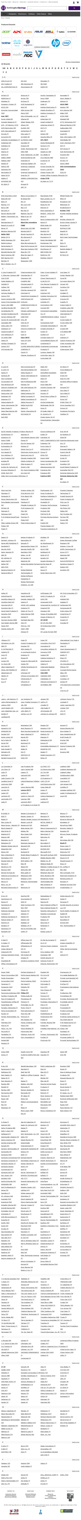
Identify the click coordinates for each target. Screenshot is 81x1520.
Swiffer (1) (63, 1229)
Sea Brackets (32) (7, 1232)
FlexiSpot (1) (25, 502)
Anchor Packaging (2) (48, 95)
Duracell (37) (64, 387)
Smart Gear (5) (45, 1137)
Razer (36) (5, 1099)
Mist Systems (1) (46, 884)
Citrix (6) (24, 343)
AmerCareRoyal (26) (28, 158)
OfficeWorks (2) (26, 946)
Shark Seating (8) (27, 1199)
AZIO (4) (63, 172)
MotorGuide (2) (65, 849)
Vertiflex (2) (25, 1387)
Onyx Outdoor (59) (47, 952)
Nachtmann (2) (6, 899)
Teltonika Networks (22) (29, 1282)
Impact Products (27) (28, 643)
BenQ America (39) (7, 255)
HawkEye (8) (25, 593)
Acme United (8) (7, 119)
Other (50, 14)
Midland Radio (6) (46, 864)
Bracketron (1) (45, 237)
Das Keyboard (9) (7, 384)
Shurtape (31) (25, 1229)
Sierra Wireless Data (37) (30, 1241)
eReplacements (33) (47, 467)
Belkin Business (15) (8, 240)
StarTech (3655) (65, 1152)
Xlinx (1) (23, 1452)
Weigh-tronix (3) (7, 1429)
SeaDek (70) (5, 1241)
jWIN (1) (63, 714)
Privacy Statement (50, 1495)
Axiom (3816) (64, 164)
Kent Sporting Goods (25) (30, 731)
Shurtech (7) (25, 1232)
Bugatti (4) (63, 231)
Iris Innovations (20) (67, 664)
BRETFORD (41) (45, 252)
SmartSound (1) (45, 1143)
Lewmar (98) (25, 799)
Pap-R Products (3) (8, 999)
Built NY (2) (64, 234)
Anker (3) (43, 116)
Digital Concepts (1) (28, 396)
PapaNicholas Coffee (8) (10, 1002)
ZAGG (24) (5, 1475)
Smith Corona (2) (46, 1152)
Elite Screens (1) (26, 464)
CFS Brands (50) (7, 349)
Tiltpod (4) (24, 1326)
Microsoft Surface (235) (48, 855)
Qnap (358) (5, 1052)
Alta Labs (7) (25, 134)
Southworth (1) (45, 1235)
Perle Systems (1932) (28, 981)
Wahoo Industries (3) (8, 1411)
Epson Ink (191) (45, 464)
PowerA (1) (44, 1011)
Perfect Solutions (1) (28, 972)
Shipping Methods (30, 1494)
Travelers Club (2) (47, 1326)
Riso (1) (43, 1075)
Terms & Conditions (50, 1498)
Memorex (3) (25, 887)
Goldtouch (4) (45, 552)
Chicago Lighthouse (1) (29, 311)
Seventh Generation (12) (29, 1181)
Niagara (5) (44, 920)
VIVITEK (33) (64, 1370)
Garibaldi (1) (5, 546)
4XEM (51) (44, 87)
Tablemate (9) (6, 1288)
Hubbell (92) (64, 599)
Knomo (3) (44, 743)
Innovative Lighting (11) (48, 649)
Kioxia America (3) (46, 731)
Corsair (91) (64, 284)
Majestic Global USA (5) (9, 846)
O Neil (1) (4, 940)
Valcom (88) (5, 1376)
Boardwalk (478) (46, 196)
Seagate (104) (6, 1244)
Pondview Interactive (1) (49, 1002)
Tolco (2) (43, 1282)
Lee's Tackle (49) (27, 769)
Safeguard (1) (6, 1134)
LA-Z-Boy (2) (5, 769)
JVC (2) (62, 711)
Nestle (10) (25, 917)
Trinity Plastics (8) (66, 1293)
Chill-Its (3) (25, 323)
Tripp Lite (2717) (66, 1299)
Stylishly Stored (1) (67, 1187)
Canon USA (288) (7, 305)
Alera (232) (25, 113)
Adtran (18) (5, 166)
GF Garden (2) (26, 558)
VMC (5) (63, 1379)
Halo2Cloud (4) (6, 596)
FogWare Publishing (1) (48, 496)
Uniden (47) (44, 1343)
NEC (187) (24, 908)
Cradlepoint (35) (66, 296)
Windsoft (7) (44, 1429)
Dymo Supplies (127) (67, 405)
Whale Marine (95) (27, 1434)
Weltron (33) (5, 1437)
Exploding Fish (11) (66, 470)
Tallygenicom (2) (7, 1296)
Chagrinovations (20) (28, 272)
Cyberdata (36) (65, 346)
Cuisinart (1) (64, 337)
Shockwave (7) (26, 1214)
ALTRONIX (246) (26, 140)
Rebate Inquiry (30, 1496)
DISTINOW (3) (26, 414)
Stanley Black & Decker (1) (69, 1140)
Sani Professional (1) (8, 1187)
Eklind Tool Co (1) (27, 449)
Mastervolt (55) (26, 825)
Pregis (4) (43, 1020)
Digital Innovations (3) (28, 399)
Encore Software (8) (47, 431)
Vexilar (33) (25, 1399)
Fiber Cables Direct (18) (9, 523)
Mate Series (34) (27, 828)
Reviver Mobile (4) (27, 1090)
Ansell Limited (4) (46, 122)
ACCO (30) (4, 107)
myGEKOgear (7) (66, 887)
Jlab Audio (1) (45, 708)
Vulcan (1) (63, 1390)
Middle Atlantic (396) (47, 858)
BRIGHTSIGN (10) (66, 196)
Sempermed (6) (26, 1158)
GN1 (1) (42, 540)
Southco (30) (44, 1223)
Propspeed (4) (65, 1008)
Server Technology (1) (28, 1172)
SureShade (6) (65, 1220)
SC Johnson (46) (7, 1196)
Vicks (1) (43, 1370)
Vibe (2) (43, 1367)
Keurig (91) (24, 737)
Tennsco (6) (25, 1285)
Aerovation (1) (6, 172)
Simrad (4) (24, 1264)
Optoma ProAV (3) (46, 961)
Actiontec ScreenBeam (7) (10, 140)
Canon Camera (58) (8, 299)
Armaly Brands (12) (47, 166)
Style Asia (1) (64, 1184)
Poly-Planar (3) (45, 990)
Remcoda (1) (25, 1087)
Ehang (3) (24, 440)
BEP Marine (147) (7, 258)
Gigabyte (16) (25, 561)
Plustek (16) (44, 972)
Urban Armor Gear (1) (68, 1349)
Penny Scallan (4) (7, 1037)
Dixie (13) (43, 379)
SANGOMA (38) (6, 1184)
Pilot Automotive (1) (28, 1011)
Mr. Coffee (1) (65, 867)
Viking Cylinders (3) (47, 1390)
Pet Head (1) (25, 984)
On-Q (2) (43, 943)
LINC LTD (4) (45, 781)
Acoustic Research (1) (8, 122)
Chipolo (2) (25, 326)
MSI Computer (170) (67, 873)
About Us (15, 2)
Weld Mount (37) (7, 1434)
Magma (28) (5, 837)
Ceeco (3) (4, 340)
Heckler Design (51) (28, 599)
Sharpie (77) (25, 1208)
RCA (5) (3, 1102)
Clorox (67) (44, 275)
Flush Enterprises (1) (28, 523)
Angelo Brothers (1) (47, 110)
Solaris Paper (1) (46, 1187)
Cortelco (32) (64, 287)
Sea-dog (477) (6, 1238)
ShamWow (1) (25, 1196)
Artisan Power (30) (47, 172)
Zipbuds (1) (25, 1484)
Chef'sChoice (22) (27, 299)
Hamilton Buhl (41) (7, 602)
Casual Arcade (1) (7, 332)
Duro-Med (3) (65, 393)
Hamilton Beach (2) (8, 599)
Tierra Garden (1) (27, 1320)
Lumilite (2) (64, 787)
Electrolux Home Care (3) (30, 452)
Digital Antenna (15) (28, 393)
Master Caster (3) (27, 816)
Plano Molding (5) (27, 1028)
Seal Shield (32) (6, 1246)
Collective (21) (45, 299)
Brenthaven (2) (45, 249)
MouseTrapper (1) (66, 861)
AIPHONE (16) (6, 181)
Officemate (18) (26, 943)
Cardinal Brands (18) (8, 308)
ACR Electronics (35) (8, 128)
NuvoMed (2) (64, 920)
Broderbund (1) (65, 208)
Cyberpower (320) (66, 349)
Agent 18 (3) (5, 175)
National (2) (5, 908)
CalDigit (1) (5, 284)
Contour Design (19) (47, 352)
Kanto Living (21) (7, 737)
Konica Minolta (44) (67, 728)
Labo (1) (4, 772)
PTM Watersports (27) (68, 1023)
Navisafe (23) (6, 931)
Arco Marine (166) (46, 158)
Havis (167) (5, 626)
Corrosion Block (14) (67, 281)
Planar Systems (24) (28, 1023)
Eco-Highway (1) (7, 455)
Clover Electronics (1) (48, 278)
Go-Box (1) (44, 546)
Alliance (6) (25, 119)
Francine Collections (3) (48, 529)
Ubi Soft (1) (5, 1349)
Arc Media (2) (45, 155)
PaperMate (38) (6, 1005)
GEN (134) (4, 567)
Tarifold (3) (5, 1311)
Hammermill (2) (6, 605)
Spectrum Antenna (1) (48, 1252)
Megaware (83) (26, 876)
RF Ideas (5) (25, 1096)
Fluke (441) (25, 520)
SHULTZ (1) (25, 1220)
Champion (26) (26, 278)
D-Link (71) (5, 370)
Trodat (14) (64, 1302)
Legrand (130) (26, 775)
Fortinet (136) (45, 511)
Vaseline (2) (5, 1385)
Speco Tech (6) (45, 1249)
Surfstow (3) (64, 1223)
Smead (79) (44, 1146)
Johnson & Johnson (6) (48, 714)
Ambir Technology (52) (29, 149)
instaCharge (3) (45, 661)
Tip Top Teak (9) (26, 1332)
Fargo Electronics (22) (9, 499)
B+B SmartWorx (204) (9, 196)
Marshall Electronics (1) (9, 887)
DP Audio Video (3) (46, 411)
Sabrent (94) (5, 1125)
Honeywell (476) (46, 602)
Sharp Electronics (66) (29, 1202)
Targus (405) (5, 1305)
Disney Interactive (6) (28, 411)
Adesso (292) (5, 161)
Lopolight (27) (65, 778)
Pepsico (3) (5, 1043)
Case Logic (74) (6, 326)
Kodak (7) (43, 752)
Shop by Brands (53, 2)
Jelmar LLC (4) (26, 714)
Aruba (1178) (44, 178)
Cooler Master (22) (67, 275)
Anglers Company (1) (48, 113)
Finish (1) (4, 529)
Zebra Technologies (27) (10, 1481)
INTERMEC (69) (45, 685)
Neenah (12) (25, 911)
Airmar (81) (25, 98)
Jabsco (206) (5, 705)
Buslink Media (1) (66, 249)
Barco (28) (5, 208)
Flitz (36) (24, 511)
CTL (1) (62, 335)
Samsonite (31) (6, 1152)
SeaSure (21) (5, 1252)
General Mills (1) (7, 573)
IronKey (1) (64, 676)
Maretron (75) (6, 867)
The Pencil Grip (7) (27, 1299)
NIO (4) (43, 929)
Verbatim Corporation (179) (30, 1373)
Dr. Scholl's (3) (45, 414)
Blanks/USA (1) (26, 231)
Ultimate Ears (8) (27, 1346)
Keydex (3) (24, 740)
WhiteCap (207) (45, 1414)
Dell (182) (4, 417)
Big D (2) (24, 208)
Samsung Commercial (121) (10, 1158)
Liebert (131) (44, 775)
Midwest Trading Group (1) (49, 867)
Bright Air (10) (45, 255)
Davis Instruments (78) (9, 405)
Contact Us (43, 2)
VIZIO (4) (63, 1376)
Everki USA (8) (65, 452)
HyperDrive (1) (65, 614)
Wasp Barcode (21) (8, 1414)
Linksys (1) (44, 793)
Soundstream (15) (46, 1214)
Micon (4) (43, 840)
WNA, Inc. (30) (45, 1434)
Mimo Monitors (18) (47, 876)
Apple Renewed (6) (47, 143)
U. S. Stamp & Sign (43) (9, 1343)
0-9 (4, 68)
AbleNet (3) (5, 101)
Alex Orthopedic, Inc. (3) (29, 116)
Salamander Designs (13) (10, 1137)
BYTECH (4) (64, 255)
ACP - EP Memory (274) (9, 125)
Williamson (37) (45, 1420)
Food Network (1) (46, 499)
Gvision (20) (64, 567)
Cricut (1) (63, 317)
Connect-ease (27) (47, 337)
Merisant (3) (44, 816)
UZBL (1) (63, 1355)
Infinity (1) (24, 670)
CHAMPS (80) (25, 281)
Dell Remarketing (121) (29, 370)
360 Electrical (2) (27, 84)
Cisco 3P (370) (26, 340)
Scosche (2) (5, 1220)
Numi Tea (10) (65, 917)
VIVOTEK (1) (64, 1373)
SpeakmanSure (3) (47, 1244)
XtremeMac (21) (46, 1449)
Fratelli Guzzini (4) (66, 496)
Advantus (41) (6, 169)
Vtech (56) (64, 1385)
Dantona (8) (5, 376)
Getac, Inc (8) (26, 555)
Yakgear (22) (5, 1463)
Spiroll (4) (44, 1258)
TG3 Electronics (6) (28, 1291)
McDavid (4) (25, 852)
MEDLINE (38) (26, 870)
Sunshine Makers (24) (68, 1205)
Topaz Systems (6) (47, 1291)
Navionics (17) (6, 929)
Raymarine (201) (7, 1093)
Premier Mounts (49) (47, 1023)
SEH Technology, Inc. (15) (30, 1134)
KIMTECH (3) (25, 755)
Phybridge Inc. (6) (27, 1005)
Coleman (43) (45, 293)
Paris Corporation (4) (8, 1011)
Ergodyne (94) (45, 470)
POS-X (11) (44, 1005)
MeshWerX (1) (45, 819)
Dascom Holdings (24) (9, 387)
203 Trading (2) (6, 84)
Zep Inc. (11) (5, 1484)
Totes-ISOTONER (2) (47, 1305)
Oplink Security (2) (47, 958)
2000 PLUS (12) (6, 81)
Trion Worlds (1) (65, 1296)
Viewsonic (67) (45, 1385)
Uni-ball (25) (44, 1340)
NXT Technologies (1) (67, 926)
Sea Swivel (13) (6, 1235)
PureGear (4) (64, 1031)
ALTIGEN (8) (25, 137)
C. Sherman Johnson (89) (10, 275)
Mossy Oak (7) (65, 846)
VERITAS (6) (25, 1379)
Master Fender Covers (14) (30, 819)
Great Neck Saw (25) (48, 573)
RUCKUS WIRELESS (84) (69, 1099)
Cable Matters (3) (7, 281)
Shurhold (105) (26, 1226)
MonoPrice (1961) (66, 825)
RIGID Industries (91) (47, 1066)
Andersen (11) (45, 101)
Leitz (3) (24, 778)
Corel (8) (63, 278)
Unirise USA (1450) (47, 1352)
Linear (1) (43, 790)
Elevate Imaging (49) (28, 458)
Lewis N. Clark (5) (27, 796)
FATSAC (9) (5, 508)
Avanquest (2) (65, 131)
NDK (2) (23, 902)
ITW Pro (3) (64, 691)
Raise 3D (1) (5, 1078)
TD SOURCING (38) (8, 1323)
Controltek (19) (45, 358)
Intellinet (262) (45, 676)
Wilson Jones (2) (46, 1426)
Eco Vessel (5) (6, 452)
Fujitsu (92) (64, 511)
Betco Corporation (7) (29, 196)
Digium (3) (24, 408)
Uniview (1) (64, 1346)
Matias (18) (25, 831)
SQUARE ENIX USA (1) (68, 1125)
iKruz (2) (4, 679)
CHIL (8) (24, 320)
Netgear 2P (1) (26, 926)
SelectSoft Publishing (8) (29, 1149)
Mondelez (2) (64, 822)
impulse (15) (25, 646)
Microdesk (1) (45, 843)
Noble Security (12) (67, 896)
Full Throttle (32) (66, 514)
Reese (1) (24, 1081)
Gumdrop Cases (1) (67, 564)
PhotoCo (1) (25, 1002)
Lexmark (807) (26, 802)
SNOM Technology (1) (48, 1161)
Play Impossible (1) (28, 1037)
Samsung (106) (6, 1155)
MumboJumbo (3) (66, 879)
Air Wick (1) (5, 184)
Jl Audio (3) (44, 705)
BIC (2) (23, 202)
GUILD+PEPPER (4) (67, 561)
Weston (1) (24, 1429)
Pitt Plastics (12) (26, 1020)
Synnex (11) (64, 1252)
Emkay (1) (24, 476)
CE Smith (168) (6, 337)
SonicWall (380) (45, 1193)
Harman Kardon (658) (9, 620)
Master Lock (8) (26, 822)
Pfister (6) (24, 990)
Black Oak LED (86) (28, 228)
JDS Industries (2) (27, 708)
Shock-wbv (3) (26, 1211)
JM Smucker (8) (46, 711)
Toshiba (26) (44, 1299)
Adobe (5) (4, 164)
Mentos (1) (44, 813)
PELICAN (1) (5, 1031)
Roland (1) (44, 1108)
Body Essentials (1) (47, 211)
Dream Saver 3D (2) (47, 417)
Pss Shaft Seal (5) (66, 1020)
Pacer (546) (5, 972)
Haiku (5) (4, 593)
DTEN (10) (63, 376)
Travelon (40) (45, 1329)
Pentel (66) (5, 1040)
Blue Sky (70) (25, 252)
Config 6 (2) (44, 335)
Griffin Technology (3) (68, 549)
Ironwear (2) (64, 679)
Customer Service (33, 2)
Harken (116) (5, 617)
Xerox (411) (24, 1446)
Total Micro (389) (46, 1302)
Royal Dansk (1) (65, 1087)
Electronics (22, 14)
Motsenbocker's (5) (67, 855)
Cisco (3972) (25, 337)
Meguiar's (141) (26, 879)
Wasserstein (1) (6, 1417)
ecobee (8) (5, 461)
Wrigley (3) (64, 1426)
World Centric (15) (66, 1417)
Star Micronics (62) (66, 1146)
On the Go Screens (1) (48, 940)
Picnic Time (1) (26, 1008)
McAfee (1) (24, 849)
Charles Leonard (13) (28, 290)
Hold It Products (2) (47, 596)
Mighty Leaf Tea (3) (47, 870)
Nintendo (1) (44, 926)
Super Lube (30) (66, 1208)
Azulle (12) (63, 175)
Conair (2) (43, 332)
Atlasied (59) (64, 119)
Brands (8, 18)
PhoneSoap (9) (26, 999)
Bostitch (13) (44, 231)
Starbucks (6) (65, 1149)
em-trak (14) (25, 473)
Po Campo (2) (45, 981)
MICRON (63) (45, 849)
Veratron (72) (25, 1370)
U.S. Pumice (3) (6, 1346)
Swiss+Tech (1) (65, 1235)
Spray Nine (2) (45, 1261)
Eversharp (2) (65, 455)
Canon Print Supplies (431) (10, 302)
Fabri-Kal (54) (6, 490)
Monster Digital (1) (66, 828)
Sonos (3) (43, 1199)
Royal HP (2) (64, 1090)
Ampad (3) (24, 184)
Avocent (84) (64, 155)
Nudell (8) (63, 914)
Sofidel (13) (44, 1172)
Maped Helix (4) (7, 861)
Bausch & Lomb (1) (7, 225)
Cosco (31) (63, 290)
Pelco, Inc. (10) (6, 1028)
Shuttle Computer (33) (29, 1235)
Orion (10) (63, 946)
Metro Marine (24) (47, 831)
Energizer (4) (45, 437)
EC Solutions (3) (6, 443)
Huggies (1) (64, 602)
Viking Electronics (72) (48, 1393)
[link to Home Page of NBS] (13, 10)
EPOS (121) (44, 455)
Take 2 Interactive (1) (8, 1293)
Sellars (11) (25, 1152)
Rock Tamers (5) (46, 1096)
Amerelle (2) (25, 161)
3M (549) (43, 84)
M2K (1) (3, 816)
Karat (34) (4, 743)
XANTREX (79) (6, 1452)
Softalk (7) (44, 1175)
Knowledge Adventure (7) (49, 746)
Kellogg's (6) (5, 752)
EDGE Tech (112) (7, 473)
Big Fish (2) (25, 211)
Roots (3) (63, 1069)
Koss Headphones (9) (67, 734)
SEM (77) (24, 1155)
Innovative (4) (45, 646)
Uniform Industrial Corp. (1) (50, 1346)
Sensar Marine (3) (27, 1164)
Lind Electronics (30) (47, 784)
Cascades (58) (6, 323)
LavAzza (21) (5, 796)
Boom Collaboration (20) (49, 219)
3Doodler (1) (44, 81)
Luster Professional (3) (68, 793)
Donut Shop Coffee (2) (48, 396)
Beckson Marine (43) (8, 231)
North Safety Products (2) (69, 911)
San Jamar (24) (6, 1175)
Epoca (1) (43, 452)
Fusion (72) (64, 523)
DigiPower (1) (25, 390)
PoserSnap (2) (45, 1008)
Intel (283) (44, 673)
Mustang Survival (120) (68, 884)
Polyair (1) (44, 993)
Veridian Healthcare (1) (29, 1376)
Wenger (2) (25, 1411)
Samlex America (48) (8, 1143)
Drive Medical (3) (66, 370)
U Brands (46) (6, 1340)
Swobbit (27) (64, 1238)
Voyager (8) (64, 1382)
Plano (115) (25, 1025)
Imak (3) (24, 640)
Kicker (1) (24, 746)
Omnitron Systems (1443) (30, 961)
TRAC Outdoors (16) (47, 1311)
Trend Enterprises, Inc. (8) (50, 1332)
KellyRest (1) (5, 755)
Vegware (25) (6, 1393)
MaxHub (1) (25, 840)
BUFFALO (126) (65, 228)
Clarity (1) (24, 352)
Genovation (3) (26, 540)
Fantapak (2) (5, 496)
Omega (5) (24, 958)
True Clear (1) (65, 1311)
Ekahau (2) (24, 446)
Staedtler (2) (64, 1134)
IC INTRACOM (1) (7, 649)
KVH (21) (63, 749)
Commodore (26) (46, 305)
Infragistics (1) (26, 685)
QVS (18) (63, 1055)
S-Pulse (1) (5, 1122)
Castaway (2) (6, 329)
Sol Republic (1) (45, 1178)
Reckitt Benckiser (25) (29, 1066)
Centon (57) (5, 346)
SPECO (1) (44, 1246)
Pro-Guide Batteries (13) (68, 975)
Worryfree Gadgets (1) (68, 1423)
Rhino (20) (24, 1099)
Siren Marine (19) (27, 1267)
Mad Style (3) (6, 831)
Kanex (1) (4, 725)
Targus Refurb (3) (7, 1308)
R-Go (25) (4, 1066)
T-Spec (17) (5, 1282)
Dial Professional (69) (28, 382)
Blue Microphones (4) (28, 243)
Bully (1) (63, 243)
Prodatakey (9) (65, 981)
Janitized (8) (5, 717)
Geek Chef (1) (6, 561)
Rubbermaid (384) (66, 1096)
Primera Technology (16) (49, 1034)
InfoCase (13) (25, 673)
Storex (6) (63, 1172)
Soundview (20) (45, 1217)
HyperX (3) (64, 620)
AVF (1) (62, 146)
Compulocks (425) (46, 323)
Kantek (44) (5, 734)
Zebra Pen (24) (6, 1478)
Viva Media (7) (65, 1367)
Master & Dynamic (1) (28, 813)
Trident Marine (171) (67, 1288)
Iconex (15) (5, 661)
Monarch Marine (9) (67, 819)
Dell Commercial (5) (28, 367)
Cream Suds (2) (65, 305)
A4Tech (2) (5, 95)
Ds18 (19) (63, 373)
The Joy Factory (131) (28, 1296)
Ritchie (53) (44, 1078)
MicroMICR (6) (45, 846)
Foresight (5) (45, 502)
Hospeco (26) (45, 611)
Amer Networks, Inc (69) (30, 155)
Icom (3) (4, 655)
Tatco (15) (4, 1314)
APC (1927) (44, 140)
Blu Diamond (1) (26, 237)
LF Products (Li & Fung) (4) (30, 805)
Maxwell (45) (25, 846)
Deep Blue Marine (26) (9, 411)
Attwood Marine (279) (67, 125)
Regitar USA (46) (27, 1084)
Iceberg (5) (5, 652)
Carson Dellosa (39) (8, 317)
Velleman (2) (5, 1399)
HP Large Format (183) (48, 632)
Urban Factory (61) (66, 1352)
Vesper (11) (25, 1393)
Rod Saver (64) (45, 1105)
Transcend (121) (46, 1314)
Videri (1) (43, 1379)
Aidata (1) (4, 178)
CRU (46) (63, 326)
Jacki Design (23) (7, 708)
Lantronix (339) (6, 784)
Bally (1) (4, 202)
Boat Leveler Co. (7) (47, 199)
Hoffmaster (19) (46, 593)
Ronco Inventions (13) (48, 1111)
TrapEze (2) (44, 1323)
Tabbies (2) (5, 1285)
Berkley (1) (5, 261)
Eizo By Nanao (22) (27, 443)
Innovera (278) (45, 652)
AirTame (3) (25, 101)
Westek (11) (25, 1420)
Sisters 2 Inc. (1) (26, 1270)
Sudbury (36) (64, 1190)
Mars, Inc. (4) (6, 884)
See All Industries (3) (28, 1122)
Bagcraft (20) (6, 199)
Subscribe (23, 2)
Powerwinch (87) (46, 1017)
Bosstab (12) (44, 228)
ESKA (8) (63, 437)
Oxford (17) (64, 955)
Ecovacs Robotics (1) (8, 470)
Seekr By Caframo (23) (29, 1125)
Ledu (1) (4, 802)
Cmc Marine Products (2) (49, 284)
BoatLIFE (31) (45, 205)
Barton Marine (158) (8, 213)
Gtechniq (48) (65, 555)
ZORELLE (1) (44, 1478)
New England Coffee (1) (49, 905)
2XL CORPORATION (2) (9, 87)
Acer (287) (4, 116)
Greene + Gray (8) (66, 546)
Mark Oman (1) (6, 879)
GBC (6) (4, 555)
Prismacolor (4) (65, 972)
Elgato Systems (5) (28, 461)
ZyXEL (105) (64, 1475)
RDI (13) (4, 1105)
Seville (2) (24, 1184)
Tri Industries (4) (66, 1285)
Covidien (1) (64, 293)
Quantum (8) (44, 1052)
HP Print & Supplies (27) (68, 593)
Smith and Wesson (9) (48, 1149)
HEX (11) (24, 623)
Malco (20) (5, 852)
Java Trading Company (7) (30, 702)
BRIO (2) (63, 199)
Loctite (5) (44, 799)
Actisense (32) (6, 143)
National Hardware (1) (9, 917)
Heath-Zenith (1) (26, 596)
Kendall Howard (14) (8, 758)
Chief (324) (24, 317)
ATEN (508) (64, 116)
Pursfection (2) (65, 1034)
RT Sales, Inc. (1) (66, 1093)
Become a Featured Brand (73, 62)
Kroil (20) (63, 743)
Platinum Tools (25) (28, 1034)
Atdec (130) (64, 113)
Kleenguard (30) (46, 740)
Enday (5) (43, 434)
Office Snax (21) (26, 940)
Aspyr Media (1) (65, 98)
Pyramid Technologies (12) (69, 1040)
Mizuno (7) (63, 813)
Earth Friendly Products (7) (11, 431)
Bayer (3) (4, 228)
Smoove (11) (44, 1155)
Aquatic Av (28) (45, 152)
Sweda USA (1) (65, 1226)
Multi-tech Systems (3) (68, 876)
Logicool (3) (44, 802)
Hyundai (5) (64, 623)
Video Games (41, 14)
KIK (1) (23, 752)
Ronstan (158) (65, 1066)
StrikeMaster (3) (66, 1181)
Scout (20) (4, 1226)
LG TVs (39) (44, 772)
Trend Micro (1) (65, 1279)
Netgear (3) (25, 923)
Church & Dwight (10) (28, 329)
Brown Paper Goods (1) (68, 222)
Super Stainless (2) (67, 1211)
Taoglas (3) (5, 1302)
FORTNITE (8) (45, 514)
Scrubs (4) (4, 1229)
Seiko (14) (24, 1137)
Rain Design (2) (6, 1075)
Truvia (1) (63, 1317)
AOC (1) (43, 131)
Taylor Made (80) (7, 1317)
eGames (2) (25, 434)
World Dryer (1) (65, 1420)
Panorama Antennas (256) (10, 993)
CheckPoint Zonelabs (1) (29, 296)
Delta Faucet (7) (26, 373)
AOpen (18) (44, 134)
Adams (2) (4, 152)
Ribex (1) (24, 1108)
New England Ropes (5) (49, 908)
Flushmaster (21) (46, 490)
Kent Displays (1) (27, 728)
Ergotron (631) (45, 476)
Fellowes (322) (6, 514)
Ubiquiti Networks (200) (9, 1352)
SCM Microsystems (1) (9, 1217)
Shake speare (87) (27, 1193)
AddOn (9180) (6, 158)
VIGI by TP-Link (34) (47, 1387)
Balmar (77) (5, 205)
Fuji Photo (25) (65, 508)
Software (32, 14)
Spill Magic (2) (45, 1255)
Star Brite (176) (65, 1143)
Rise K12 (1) (44, 1072)
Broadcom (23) (65, 202)
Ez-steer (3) (64, 482)
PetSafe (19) (25, 987)
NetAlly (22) (25, 920)
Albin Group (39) (26, 110)
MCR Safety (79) (26, 861)
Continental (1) (45, 343)
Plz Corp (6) (44, 975)
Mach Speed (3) (6, 828)
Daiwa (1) (4, 373)
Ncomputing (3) (26, 899)
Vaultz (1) (4, 1387)
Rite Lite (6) (44, 1081)
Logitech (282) (65, 766)
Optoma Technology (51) (49, 964)
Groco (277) (64, 552)
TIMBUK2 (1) (25, 1329)
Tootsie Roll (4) (45, 1288)
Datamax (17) (6, 399)
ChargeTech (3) (26, 287)
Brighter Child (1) (46, 258)
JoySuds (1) (64, 702)
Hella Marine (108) (27, 614)
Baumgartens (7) (7, 222)
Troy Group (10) (65, 1308)
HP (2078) (44, 620)
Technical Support (10, 1495)
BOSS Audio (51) (46, 225)
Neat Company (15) (28, 905)
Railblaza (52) (6, 1072)
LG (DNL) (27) (45, 766)
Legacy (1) (24, 772)
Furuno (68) (64, 520)
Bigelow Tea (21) (26, 213)
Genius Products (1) (28, 537)
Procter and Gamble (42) (69, 978)
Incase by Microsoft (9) (29, 661)
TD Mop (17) (5, 1320)
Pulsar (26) (64, 1028)
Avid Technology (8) (67, 152)
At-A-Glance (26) (66, 110)
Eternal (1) (64, 446)
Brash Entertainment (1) (49, 246)
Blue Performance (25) (29, 246)
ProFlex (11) (64, 984)
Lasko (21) (4, 793)
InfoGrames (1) (26, 679)
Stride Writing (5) (66, 1178)
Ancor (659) (44, 98)
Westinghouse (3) (27, 1426)
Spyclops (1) (64, 1122)
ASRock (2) (64, 101)
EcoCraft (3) (5, 464)
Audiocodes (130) (66, 128)
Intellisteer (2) (45, 679)
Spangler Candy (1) (47, 1241)
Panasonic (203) (6, 987)
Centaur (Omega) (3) (8, 343)
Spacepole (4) (45, 1238)
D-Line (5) (4, 367)
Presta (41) (44, 1025)
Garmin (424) (6, 549)
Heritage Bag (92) (27, 620)
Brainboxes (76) (46, 243)
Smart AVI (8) (45, 1134)
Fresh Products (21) (67, 499)
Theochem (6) (26, 1305)
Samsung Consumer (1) (9, 1161)
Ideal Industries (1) (7, 667)
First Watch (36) (26, 496)
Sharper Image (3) (27, 1205)
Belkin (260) (5, 234)
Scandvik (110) (6, 1199)
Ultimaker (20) (26, 1343)
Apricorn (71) (45, 146)
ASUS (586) (64, 104)
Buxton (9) (63, 252)
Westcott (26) (25, 1417)
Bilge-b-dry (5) (26, 216)
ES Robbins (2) (65, 434)
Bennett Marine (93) (8, 252)
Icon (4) (4, 658)
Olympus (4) (25, 952)
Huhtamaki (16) (65, 605)
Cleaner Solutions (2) (28, 355)
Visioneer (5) (44, 1399)
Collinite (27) (44, 302)
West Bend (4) (26, 1414)
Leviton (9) (24, 793)
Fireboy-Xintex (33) (27, 490)
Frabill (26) (44, 523)
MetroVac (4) (45, 837)
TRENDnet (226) (66, 1282)
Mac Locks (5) (6, 822)
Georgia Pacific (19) (27, 549)
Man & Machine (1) (7, 855)
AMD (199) (24, 152)
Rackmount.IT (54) (8, 1069)
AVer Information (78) (68, 137)
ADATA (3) (4, 155)
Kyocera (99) (64, 752)
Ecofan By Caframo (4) (9, 467)
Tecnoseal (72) (6, 1332)
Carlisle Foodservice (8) (9, 314)
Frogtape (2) (64, 505)
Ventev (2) (4, 1402)
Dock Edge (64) (46, 384)
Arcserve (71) (45, 161)
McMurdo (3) (25, 858)
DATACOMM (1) (6, 390)
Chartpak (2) (25, 293)
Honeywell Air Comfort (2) (49, 605)
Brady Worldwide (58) (48, 240)
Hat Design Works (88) (9, 623)
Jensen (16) (44, 699)
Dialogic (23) (25, 384)
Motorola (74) (65, 852)
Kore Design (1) (65, 731)
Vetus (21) (24, 1396)
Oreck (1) (63, 940)
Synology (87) (65, 1255)
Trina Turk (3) (65, 1291)
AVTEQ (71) (64, 161)
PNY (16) (43, 978)
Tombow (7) (44, 1285)
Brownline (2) (65, 225)
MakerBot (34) (6, 849)
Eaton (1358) (5, 440)
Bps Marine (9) (45, 234)
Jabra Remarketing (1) (9, 702)
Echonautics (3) (6, 446)
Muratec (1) (64, 882)
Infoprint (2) (25, 682)
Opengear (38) (45, 955)
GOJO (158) (44, 549)
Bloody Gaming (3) (27, 234)
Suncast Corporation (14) (69, 1202)
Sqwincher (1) (65, 1128)
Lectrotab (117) (6, 799)
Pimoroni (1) (25, 1017)
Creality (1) (64, 302)
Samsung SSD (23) (7, 1172)
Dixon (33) (44, 382)
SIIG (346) (24, 1249)
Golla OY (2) (44, 555)
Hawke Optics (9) (7, 629)
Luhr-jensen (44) (66, 784)
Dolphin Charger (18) (47, 387)
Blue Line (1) (25, 240)
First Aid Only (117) (27, 493)
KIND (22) (24, 758)
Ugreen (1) (24, 1340)
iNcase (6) (24, 658)
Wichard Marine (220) (48, 1417)
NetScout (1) (44, 899)
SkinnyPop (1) (45, 1122)
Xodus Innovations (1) (48, 1446)
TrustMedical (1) (65, 1314)
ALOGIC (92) (25, 128)
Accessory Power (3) (8, 104)
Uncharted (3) (26, 1358)
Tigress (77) (25, 1323)
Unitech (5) (44, 1355)
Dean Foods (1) (6, 408)
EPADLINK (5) (45, 449)
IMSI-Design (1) (26, 649)
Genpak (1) (25, 543)
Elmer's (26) (25, 467)
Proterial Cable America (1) (70, 1017)
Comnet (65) (44, 308)
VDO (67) (4, 1390)
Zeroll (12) (24, 1475)
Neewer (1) (25, 914)
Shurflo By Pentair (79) (29, 1223)
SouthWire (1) (45, 1232)
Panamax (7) (5, 984)
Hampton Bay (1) (7, 608)
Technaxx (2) (5, 1329)
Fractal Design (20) (47, 526)
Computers (12, 14)
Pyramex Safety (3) (67, 1037)
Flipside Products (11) (28, 505)
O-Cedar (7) (5, 943)
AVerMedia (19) (65, 140)
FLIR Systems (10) (27, 508)
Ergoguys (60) (45, 473)
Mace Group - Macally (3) (10, 825)
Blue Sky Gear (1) (27, 255)
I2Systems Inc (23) (7, 643)
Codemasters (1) (46, 287)
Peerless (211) (6, 1023)
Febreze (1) (5, 511)
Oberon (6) (5, 946)
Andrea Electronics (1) (48, 107)
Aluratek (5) (25, 143)
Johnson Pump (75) (67, 699)
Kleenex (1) (44, 737)
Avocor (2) (63, 158)
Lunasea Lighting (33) (67, 790)
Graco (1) (43, 570)
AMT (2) (23, 187)
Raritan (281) (5, 1090)
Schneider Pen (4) (7, 1211)
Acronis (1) (5, 134)
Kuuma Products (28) (67, 746)
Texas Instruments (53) (29, 1288)
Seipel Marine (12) (27, 1140)
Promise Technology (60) (69, 999)
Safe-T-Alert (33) (7, 1131)
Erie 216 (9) (64, 431)
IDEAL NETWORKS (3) (9, 670)
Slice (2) (43, 1128)
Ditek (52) (43, 367)
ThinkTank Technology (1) (30, 1314)
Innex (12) (43, 640)
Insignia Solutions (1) (47, 658)
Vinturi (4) (43, 1396)
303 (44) (24, 81)
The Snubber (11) (27, 1302)
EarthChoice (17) (7, 434)
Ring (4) (43, 1069)
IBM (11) (4, 646)
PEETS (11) (5, 1025)
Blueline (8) (25, 258)
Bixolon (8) (24, 219)
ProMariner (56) (66, 993)
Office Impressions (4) (9, 964)
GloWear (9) (44, 537)
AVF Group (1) (65, 149)
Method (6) (44, 825)
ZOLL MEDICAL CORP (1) (49, 1475)
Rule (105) (63, 1102)
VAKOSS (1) (5, 1373)
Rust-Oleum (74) (66, 1111)
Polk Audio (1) (45, 984)
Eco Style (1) (5, 449)
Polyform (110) (45, 999)
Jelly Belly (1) (26, 711)
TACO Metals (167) (7, 1291)
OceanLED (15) (6, 952)
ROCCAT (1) (44, 1093)
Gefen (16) (4, 564)
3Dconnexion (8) (26, 87)
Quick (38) (63, 1052)
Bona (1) (43, 216)
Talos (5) (4, 1299)
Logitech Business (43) (68, 769)
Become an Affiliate (11, 1496)
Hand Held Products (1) (9, 611)
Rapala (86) (5, 1084)
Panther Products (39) (9, 996)
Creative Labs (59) (66, 308)
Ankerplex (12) (45, 119)
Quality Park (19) (27, 1052)
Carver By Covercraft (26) (10, 320)
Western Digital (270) (28, 1423)
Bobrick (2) (44, 208)
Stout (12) (63, 1175)
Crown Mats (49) (66, 323)
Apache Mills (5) (46, 137)
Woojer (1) (63, 1414)
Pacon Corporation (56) (9, 975)
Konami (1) (63, 725)
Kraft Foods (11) (65, 737)
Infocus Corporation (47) (29, 676)
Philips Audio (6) (26, 996)
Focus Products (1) (47, 493)
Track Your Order (6, 2)
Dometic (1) (44, 390)
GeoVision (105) (26, 552)
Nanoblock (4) (6, 905)
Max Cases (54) (26, 834)
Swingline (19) (65, 1232)
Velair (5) (4, 1396)
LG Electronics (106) (47, 769)
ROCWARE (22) (45, 1102)
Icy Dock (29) (5, 664)
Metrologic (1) (45, 834)
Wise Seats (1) (45, 1432)
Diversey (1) (44, 370)
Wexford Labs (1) (27, 1432)
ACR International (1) (8, 131)
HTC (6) (63, 596)
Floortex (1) (25, 517)
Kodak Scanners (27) (47, 755)
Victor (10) (44, 1373)
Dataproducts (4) (7, 402)
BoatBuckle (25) (46, 202)
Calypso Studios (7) (8, 293)
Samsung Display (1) (8, 1164)
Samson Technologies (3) (10, 1149)
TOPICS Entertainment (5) (49, 1293)
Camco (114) (5, 296)
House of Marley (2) (47, 617)
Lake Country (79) (7, 778)
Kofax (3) (43, 758)
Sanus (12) (4, 1190)
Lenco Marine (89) (27, 787)
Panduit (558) (6, 990)
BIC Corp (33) (25, 205)
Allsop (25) (25, 125)
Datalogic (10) (6, 396)
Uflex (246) (5, 1355)
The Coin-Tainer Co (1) (29, 1293)
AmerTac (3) (25, 175)
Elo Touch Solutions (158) (30, 470)
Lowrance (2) (65, 781)
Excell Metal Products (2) (69, 467)
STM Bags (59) (65, 1166)
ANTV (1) (43, 128)
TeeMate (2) (25, 1279)
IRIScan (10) (64, 667)
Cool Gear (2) (65, 272)
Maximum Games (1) (28, 843)
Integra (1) (44, 664)
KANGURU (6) (6, 731)
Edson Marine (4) (27, 431)
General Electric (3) (8, 570)
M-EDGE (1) (5, 813)
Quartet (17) (44, 1055)
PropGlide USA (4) (66, 1002)
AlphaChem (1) (26, 131)
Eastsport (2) (6, 437)
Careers (50, 1496)
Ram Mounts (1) (6, 1081)
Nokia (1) (63, 899)
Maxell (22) (25, 837)
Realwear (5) (6, 1108)
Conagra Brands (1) (47, 329)
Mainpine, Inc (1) (7, 840)
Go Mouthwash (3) (47, 543)
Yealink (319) (25, 1463)
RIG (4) (23, 1114)
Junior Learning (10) (67, 705)
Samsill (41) (5, 1146)
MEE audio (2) (26, 873)
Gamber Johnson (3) (8, 540)
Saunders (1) (5, 1193)
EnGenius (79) (45, 443)
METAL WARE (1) (46, 822)
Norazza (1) (64, 902)
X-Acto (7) (4, 1446)
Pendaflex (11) (6, 1034)
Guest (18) (63, 558)
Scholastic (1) (6, 1214)
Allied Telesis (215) (27, 122)
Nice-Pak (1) (44, 923)
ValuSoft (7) (5, 1379)
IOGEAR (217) (65, 652)
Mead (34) (24, 867)
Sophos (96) (44, 1208)
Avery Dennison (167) (67, 143)
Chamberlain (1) (26, 275)
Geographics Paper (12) (29, 546)
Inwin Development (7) (68, 649)
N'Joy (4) (4, 896)
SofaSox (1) (44, 1169)
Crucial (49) (64, 329)
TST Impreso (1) (66, 1320)
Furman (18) (64, 517)
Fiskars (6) (24, 499)
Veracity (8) (25, 1367)
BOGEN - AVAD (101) (47, 213)
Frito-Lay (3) (64, 502)
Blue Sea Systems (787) (29, 249)
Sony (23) (43, 1202)
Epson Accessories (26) (48, 461)
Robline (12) (44, 1090)
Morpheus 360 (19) (66, 840)
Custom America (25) (67, 340)
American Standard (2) (29, 172)
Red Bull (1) (25, 1069)
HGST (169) (25, 629)
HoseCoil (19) (45, 608)
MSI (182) (63, 870)
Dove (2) (43, 408)
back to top (75, 77)
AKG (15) (24, 107)
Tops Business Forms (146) (50, 1296)
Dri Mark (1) (64, 367)
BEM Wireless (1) (7, 249)
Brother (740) (65, 211)
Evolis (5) (63, 458)
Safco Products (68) (8, 1128)
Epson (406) (44, 458)
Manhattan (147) (7, 858)
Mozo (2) (63, 864)
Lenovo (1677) (26, 790)
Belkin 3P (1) (5, 237)
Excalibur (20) (65, 464)
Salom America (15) (8, 1140)
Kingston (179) (45, 728)
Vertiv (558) (25, 1390)
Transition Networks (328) (49, 1317)
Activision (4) (5, 146)
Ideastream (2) (6, 673)
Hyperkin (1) (64, 617)
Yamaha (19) (5, 1466)
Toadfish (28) (45, 1279)
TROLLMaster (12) (66, 1305)
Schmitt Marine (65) (8, 1208)
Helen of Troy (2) (27, 611)
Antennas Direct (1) (47, 125)
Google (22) (44, 558)
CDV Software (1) (7, 335)
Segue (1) (24, 1128)
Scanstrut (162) (6, 1202)
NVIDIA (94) (64, 923)
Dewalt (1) (24, 379)
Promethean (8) (66, 996)
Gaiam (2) (4, 537)
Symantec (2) (65, 1244)
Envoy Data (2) (45, 446)
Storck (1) (63, 1169)
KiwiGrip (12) (44, 734)
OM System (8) (26, 955)
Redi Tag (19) (25, 1072)
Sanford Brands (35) (8, 1181)
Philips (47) (25, 993)
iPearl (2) (63, 658)
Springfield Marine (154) (49, 1264)
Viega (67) (44, 1382)
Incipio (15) (24, 664)
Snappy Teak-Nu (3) (47, 1158)
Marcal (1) (4, 864)
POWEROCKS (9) (46, 1014)
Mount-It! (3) (64, 858)
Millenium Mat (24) (47, 873)
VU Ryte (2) (64, 1387)
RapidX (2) (4, 1087)
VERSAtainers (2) (27, 1385)
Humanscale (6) (65, 608)
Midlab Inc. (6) (45, 861)
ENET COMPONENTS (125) (50, 440)
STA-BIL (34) (64, 1131)
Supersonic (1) (65, 1217)
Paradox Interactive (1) (9, 1008)
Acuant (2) (4, 149)
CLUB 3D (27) (45, 281)
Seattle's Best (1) (7, 1255)
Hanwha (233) (6, 614)
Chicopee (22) (26, 314)
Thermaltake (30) (27, 1308)
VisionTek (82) (45, 1402)
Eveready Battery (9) (67, 449)
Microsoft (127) (45, 852)
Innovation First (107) (48, 643)
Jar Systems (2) (26, 699)
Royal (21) (63, 1084)
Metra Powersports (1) (48, 828)
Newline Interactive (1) (48, 911)
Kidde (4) (24, 749)
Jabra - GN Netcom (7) (9, 699)
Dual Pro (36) (65, 379)
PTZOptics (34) (65, 1025)
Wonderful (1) (65, 1411)
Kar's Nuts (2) (6, 740)
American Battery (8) (28, 164)
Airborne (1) (25, 95)
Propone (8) (64, 1005)
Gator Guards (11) (7, 552)
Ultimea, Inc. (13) (27, 1349)
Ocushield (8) (5, 961)
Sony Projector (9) (46, 1205)
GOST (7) (43, 567)
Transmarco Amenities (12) (50, 1320)
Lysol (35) (63, 796)
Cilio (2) (23, 332)
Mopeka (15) (64, 831)
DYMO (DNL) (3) (65, 402)
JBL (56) (24, 705)
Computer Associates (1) (49, 326)
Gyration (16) (64, 570)
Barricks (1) (5, 211)
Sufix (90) (63, 1193)
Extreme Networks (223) (69, 473)
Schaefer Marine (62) (8, 1205)
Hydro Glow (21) (66, 611)
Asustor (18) (64, 107)
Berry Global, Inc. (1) (8, 264)
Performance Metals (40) (30, 975)
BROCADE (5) (65, 205)
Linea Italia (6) (45, 787)
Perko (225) (25, 978)
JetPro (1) (44, 702)
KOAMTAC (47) (45, 749)
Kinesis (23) (44, 725)
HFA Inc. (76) (25, 626)
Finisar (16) (5, 526)
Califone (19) (5, 290)
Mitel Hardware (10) (47, 887)
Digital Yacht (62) (27, 405)
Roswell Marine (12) (67, 1078)
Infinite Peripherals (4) (29, 667)
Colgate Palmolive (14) (48, 296)
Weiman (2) (5, 1432)
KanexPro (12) (6, 728)
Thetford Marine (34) (28, 1311)
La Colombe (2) (6, 766)
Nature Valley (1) (7, 920)
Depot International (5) (29, 376)
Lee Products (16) (27, 766)
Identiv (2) (4, 676)
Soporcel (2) (44, 1211)
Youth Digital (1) (26, 1466)
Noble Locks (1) (46, 931)
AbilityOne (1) (6, 98)
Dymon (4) (64, 408)
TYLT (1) (63, 1332)
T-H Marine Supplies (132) (10, 1279)
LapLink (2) (5, 787)
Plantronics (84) (26, 1031)
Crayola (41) (64, 299)
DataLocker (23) (7, 393)
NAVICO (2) (5, 923)
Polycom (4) (44, 996)
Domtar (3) (44, 393)
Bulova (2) (63, 246)
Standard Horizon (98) (68, 1137)
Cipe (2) (23, 335)
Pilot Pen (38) (26, 1014)
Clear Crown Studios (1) (48, 272)
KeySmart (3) (25, 743)
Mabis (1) (4, 819)
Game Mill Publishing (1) (9, 543)
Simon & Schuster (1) (28, 1261)
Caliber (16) (5, 287)
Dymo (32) (63, 399)
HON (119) (43, 599)
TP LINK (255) (45, 1308)
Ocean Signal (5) (7, 949)
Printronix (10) (45, 1040)
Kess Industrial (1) (27, 734)
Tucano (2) (64, 1323)
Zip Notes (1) (25, 1481)
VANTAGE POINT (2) (8, 1382)
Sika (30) (24, 1252)
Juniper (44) (64, 708)
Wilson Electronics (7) (48, 1423)
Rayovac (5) (5, 1096)
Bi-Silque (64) (25, 199)
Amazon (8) (25, 146)
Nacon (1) (4, 902)
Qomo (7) (4, 1055)
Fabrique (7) (5, 493)
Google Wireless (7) (47, 561)
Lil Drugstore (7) (46, 778)
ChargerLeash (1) (27, 284)
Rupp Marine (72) (66, 1108)
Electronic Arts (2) (27, 455)
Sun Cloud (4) (65, 1196)
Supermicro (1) (65, 1214)
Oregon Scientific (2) (67, 943)
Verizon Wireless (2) (28, 1382)
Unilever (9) (44, 1349)
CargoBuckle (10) (7, 311)
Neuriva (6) (44, 902)
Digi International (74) (28, 387)
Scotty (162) (5, 1223)
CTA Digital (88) (65, 332)
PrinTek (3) (44, 1037)
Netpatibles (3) (45, 896)
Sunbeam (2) (64, 1199)
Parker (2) (4, 1014)
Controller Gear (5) (47, 355)
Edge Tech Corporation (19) (11, 476)
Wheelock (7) (45, 1411)
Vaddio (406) (5, 1370)
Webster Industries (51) (9, 1426)
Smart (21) (44, 1131)
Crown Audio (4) (66, 320)
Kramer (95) (64, 740)
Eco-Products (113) (7, 458)
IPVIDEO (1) (64, 661)
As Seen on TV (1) (46, 181)
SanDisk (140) (6, 1178)
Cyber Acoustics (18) (67, 343)
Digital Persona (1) (27, 402)
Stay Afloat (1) (65, 1155)
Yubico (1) (43, 1463)
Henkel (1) (24, 617)
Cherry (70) (25, 308)
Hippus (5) (24, 632)
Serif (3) (23, 1169)
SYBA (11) (63, 1241)
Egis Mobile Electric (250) (30, 437)
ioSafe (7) (63, 655)
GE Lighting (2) (6, 558)
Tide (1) (23, 1317)
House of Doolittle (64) (48, 614)
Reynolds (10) (25, 1093)
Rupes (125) (64, 1105)
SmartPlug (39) (45, 1140)
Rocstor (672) (45, 1099)
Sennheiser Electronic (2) (30, 1161)
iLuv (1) (3, 682)
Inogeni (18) (44, 655)
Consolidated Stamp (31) (49, 340)
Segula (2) (24, 1131)
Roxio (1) (63, 1081)
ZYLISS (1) (44, 1484)
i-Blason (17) (5, 640)
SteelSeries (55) (66, 1158)
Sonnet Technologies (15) (49, 1196)
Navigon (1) (5, 926)
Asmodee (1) (64, 95)
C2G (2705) (5, 278)
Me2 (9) (23, 864)
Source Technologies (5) (49, 1220)
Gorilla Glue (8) (45, 564)
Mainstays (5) (6, 843)
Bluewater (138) (26, 261)
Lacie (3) (4, 775)
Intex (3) (63, 646)
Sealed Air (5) (6, 1249)
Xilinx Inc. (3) (25, 1449)
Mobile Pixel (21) (66, 816)
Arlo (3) (43, 164)
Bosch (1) (43, 222)
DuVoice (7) (64, 396)
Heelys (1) (24, 602)
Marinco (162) (6, 870)
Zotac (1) (43, 1481)
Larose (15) (5, 790)
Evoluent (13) (64, 461)
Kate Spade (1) (6, 749)
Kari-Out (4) (5, 746)
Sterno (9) (63, 1161)
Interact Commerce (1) (48, 682)
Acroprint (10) (6, 137)
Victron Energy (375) (47, 1376)
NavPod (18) (25, 896)
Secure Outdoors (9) (8, 1258)
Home (5, 14)
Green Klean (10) (66, 537)
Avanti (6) (63, 134)
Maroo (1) (4, 882)
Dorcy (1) (43, 399)
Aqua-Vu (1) (44, 149)
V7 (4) (3, 1367)
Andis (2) (43, 104)
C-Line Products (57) (8, 272)
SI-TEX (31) (25, 1238)
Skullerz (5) (44, 1125)
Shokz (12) (24, 1217)
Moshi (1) (63, 843)
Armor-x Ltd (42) (46, 169)
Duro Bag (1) (64, 390)
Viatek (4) (24, 1402)
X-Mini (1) (4, 1449)
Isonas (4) (63, 682)
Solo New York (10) (47, 1190)
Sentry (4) (24, 1166)
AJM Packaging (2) (27, 104)
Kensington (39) (26, 725)
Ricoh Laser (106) (27, 1111)
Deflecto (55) (6, 414)
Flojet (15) (24, 514)
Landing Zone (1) (7, 781)
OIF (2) (23, 949)
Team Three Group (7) (9, 1326)
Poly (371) (43, 987)
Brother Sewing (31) (67, 219)
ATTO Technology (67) (68, 122)
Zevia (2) (24, 1478)
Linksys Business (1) (47, 796)
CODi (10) (43, 290)
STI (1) (62, 1164)
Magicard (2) (5, 834)
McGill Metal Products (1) (30, 855)
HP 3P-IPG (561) (46, 623)
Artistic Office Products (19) (50, 175)
